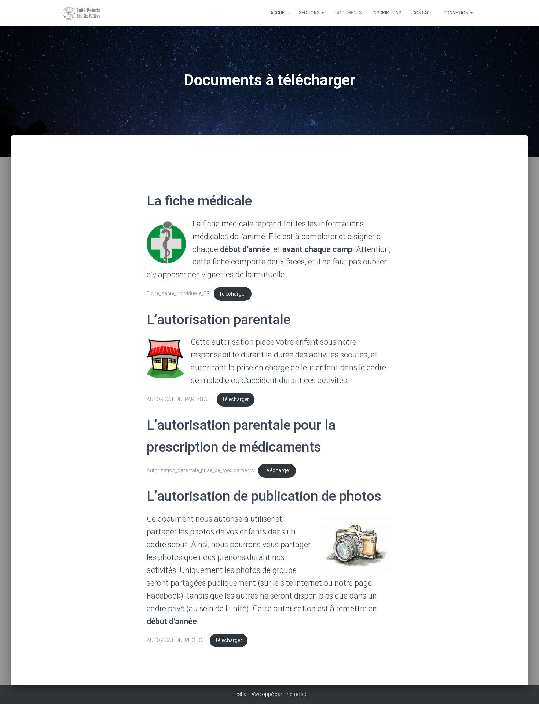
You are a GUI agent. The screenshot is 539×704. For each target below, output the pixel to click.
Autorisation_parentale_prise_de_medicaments (200, 470)
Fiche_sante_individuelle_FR (178, 294)
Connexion (456, 12)
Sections (309, 12)
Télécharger (232, 294)
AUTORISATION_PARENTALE (180, 399)
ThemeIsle (295, 694)
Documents (348, 12)
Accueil (279, 12)
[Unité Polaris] (101, 13)
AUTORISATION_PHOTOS (176, 640)
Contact (422, 12)
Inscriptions (387, 12)
